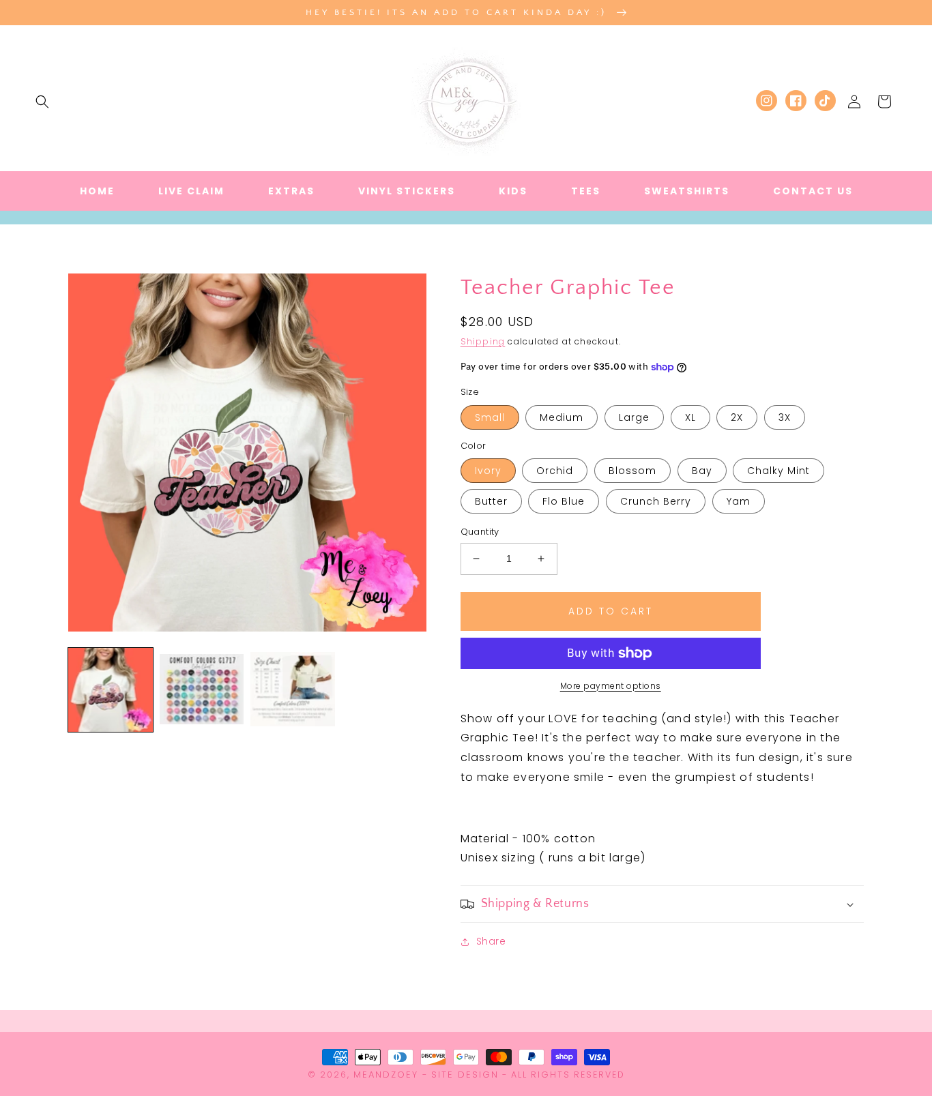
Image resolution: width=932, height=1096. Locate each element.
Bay (702, 470)
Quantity (480, 531)
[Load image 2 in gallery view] (202, 690)
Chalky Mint (778, 470)
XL (690, 417)
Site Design (465, 1074)
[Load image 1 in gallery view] (110, 690)
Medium (561, 417)
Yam (739, 501)
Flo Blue (563, 501)
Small (490, 417)
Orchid (554, 470)
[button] (42, 102)
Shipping (483, 341)
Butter (491, 501)
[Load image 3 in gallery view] (292, 690)
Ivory (488, 470)
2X (737, 417)
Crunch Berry (655, 501)
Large (634, 417)
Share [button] (491, 941)
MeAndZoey (385, 1074)
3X (784, 417)
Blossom (632, 470)
